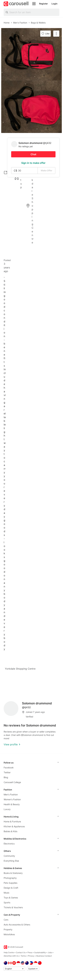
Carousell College (12, 782)
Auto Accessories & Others (17, 924)
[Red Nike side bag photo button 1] (31, 54)
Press (30, 952)
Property (8, 929)
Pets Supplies (10, 883)
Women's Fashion (12, 799)
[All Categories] (34, 3)
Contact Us (21, 952)
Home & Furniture (12, 821)
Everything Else (11, 860)
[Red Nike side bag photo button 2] (31, 107)
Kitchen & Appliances (14, 826)
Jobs (50, 952)
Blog (6, 777)
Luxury (7, 809)
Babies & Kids (10, 831)
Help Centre (9, 952)
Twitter (7, 772)
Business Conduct (44, 956)
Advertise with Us (11, 956)
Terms (23, 956)
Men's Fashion (11, 794)
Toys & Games (11, 897)
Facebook (9, 767)
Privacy (31, 956)
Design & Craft (11, 887)
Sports (7, 902)
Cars (6, 919)
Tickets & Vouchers (13, 907)
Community (9, 856)
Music (6, 892)
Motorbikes (9, 934)
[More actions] (56, 34)
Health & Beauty (12, 804)
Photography (10, 878)
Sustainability (40, 952)
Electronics (9, 843)
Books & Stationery (13, 873)
